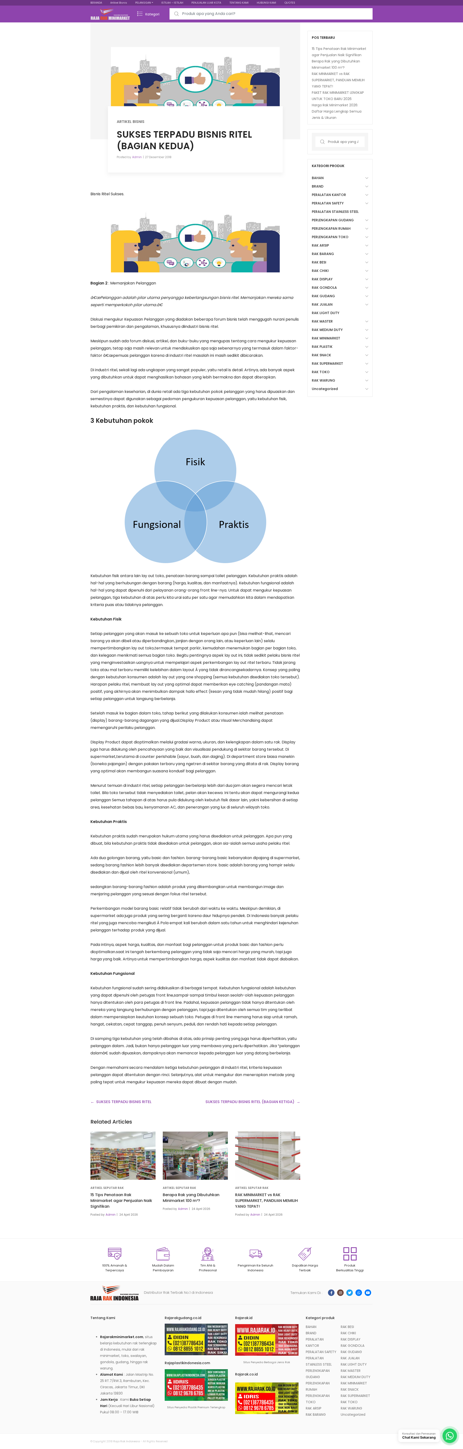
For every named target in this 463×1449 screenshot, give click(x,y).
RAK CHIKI (320, 270)
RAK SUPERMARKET (327, 363)
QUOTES (289, 3)
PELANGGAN (143, 3)
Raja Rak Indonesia (126, 1441)
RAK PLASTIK (322, 346)
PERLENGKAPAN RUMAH (331, 228)
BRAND (317, 186)
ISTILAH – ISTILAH (172, 3)
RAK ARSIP (320, 245)
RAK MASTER (322, 321)
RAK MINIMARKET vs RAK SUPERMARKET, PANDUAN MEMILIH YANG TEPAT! (266, 1200)
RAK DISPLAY (322, 279)
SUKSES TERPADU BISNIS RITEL (123, 1102)
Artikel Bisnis (118, 3)
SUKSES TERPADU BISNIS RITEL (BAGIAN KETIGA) (249, 1102)
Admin (137, 157)
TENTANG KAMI (239, 3)
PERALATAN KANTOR (329, 194)
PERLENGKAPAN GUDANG (333, 220)
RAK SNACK (321, 355)
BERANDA (96, 3)
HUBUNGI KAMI (266, 3)
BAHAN (318, 177)
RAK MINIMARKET (326, 338)
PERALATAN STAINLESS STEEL (335, 211)
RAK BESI (319, 262)
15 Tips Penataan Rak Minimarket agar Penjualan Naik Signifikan (121, 1200)
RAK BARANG (323, 253)
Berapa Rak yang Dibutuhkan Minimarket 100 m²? (191, 1197)
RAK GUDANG (323, 296)
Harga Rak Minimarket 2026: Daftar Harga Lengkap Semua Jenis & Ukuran (336, 111)
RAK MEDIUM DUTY (327, 329)
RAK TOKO (321, 372)
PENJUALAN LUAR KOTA (206, 3)
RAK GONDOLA (324, 287)
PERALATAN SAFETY (328, 203)
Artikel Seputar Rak (107, 1188)
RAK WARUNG (323, 380)
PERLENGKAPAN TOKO (330, 237)
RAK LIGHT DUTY (325, 312)
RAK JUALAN (322, 304)
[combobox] (271, 14)
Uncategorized (325, 388)
